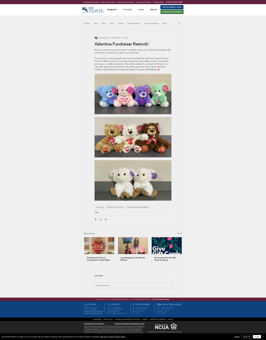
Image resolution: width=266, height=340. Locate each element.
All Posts (87, 23)
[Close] (263, 336)
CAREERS (145, 319)
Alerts (103, 23)
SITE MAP (170, 319)
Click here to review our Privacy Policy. (112, 337)
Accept (257, 337)
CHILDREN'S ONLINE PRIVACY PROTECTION (127, 319)
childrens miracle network (115, 207)
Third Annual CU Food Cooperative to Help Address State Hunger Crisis (99, 259)
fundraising (99, 207)
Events (112, 23)
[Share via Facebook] (96, 219)
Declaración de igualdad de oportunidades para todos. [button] (130, 323)
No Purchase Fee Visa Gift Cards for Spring (165, 259)
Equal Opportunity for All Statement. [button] (94, 323)
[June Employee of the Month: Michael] (133, 245)
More (164, 23)
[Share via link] (106, 219)
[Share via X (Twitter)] (101, 219)
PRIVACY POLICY (108, 319)
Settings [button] (237, 337)
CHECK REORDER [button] (158, 2)
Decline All (246, 337)
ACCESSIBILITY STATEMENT (158, 319)
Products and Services (151, 23)
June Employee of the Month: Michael (133, 259)
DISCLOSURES (97, 319)
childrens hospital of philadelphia (137, 207)
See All (179, 233)
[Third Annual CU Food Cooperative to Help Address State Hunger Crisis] (99, 245)
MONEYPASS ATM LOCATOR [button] (125, 2)
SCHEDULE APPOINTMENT (143, 2)
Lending (120, 23)
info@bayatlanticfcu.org (119, 313)
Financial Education (134, 23)
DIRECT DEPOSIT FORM (108, 2)
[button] (112, 9)
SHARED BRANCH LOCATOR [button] (91, 2)
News (95, 23)
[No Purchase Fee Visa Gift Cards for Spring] (167, 245)
